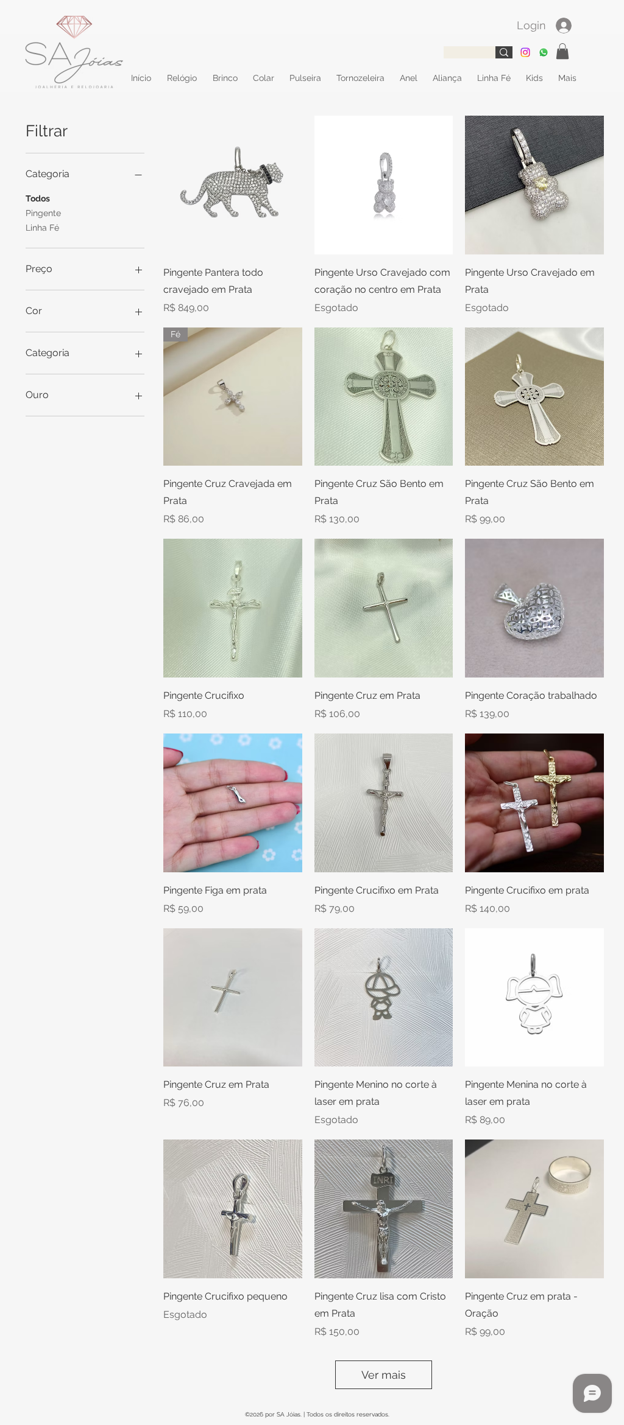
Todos (38, 198)
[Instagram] (525, 52)
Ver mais (383, 1374)
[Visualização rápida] (232, 185)
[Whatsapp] (543, 52)
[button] (562, 51)
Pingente (43, 213)
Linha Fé (42, 228)
